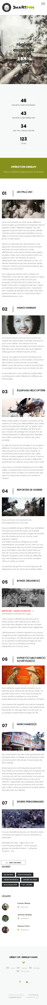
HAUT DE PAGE (15, 863)
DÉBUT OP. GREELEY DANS (24, 957)
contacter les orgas (22, 613)
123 (23, 139)
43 (23, 113)
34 (23, 126)
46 (23, 100)
